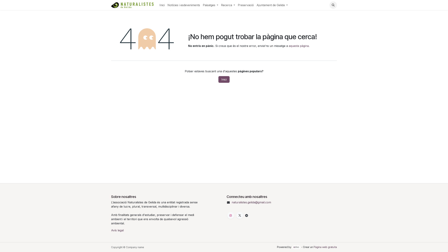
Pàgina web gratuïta (325, 247)
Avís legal (117, 230)
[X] (239, 215)
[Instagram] (230, 215)
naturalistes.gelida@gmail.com (251, 202)
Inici (224, 79)
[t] (246, 215)
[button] (333, 5)
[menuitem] (162, 5)
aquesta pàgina (299, 46)
